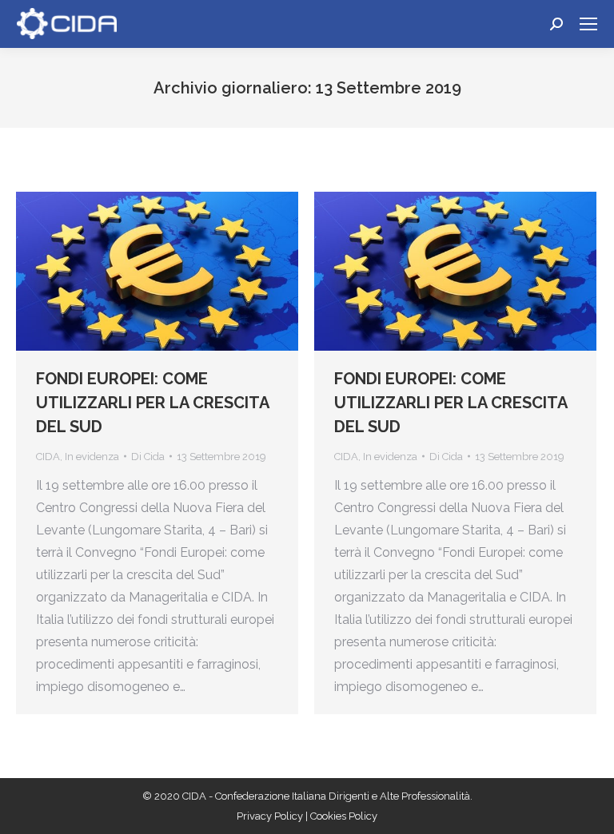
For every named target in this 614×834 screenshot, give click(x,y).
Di (148, 457)
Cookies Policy (343, 816)
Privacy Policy (271, 816)
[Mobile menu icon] (588, 24)
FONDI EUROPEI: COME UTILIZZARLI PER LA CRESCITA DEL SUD (152, 402)
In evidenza (92, 457)
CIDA (48, 457)
